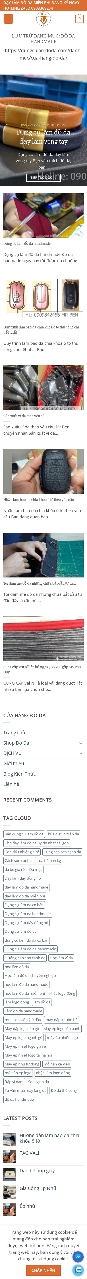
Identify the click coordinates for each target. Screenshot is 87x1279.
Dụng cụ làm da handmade (28, 913)
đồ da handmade (19, 1099)
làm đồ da (41, 1002)
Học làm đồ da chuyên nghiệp (30, 975)
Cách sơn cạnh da (20, 860)
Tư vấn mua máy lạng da (25, 1090)
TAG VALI (29, 1153)
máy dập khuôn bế (62, 1019)
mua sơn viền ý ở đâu (23, 1019)
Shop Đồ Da (16, 743)
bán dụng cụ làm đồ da (24, 834)
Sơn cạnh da (38, 1081)
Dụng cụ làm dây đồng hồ (26, 922)
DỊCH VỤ (12, 753)
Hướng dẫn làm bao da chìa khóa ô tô (49, 1138)
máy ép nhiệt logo (62, 1037)
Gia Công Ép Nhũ (38, 1188)
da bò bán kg (50, 860)
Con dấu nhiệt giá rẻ (22, 851)
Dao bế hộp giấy (37, 1170)
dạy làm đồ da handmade (26, 887)
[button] (8, 19)
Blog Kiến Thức (19, 774)
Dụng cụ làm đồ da (21, 931)
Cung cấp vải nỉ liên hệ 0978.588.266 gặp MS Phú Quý (42, 670)
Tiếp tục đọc (44, 177)
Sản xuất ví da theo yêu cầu (25, 416)
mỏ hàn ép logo (18, 1072)
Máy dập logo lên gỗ (22, 1028)
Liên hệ (11, 784)
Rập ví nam (14, 1081)
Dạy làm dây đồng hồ (23, 878)
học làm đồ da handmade (26, 984)
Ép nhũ (27, 1206)
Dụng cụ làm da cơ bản (24, 904)
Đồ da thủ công (64, 1090)
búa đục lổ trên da (63, 834)
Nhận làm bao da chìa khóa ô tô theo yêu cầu (38, 499)
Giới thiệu (13, 763)
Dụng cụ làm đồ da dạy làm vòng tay (43, 137)
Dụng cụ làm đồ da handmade (30, 948)
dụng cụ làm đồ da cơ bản (26, 940)
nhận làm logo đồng (53, 1072)
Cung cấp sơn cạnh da (62, 851)
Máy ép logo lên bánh (62, 1028)
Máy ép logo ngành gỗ (23, 1037)
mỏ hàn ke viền (57, 1064)
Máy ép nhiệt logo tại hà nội (28, 1055)
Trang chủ (14, 732)
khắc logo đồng (62, 993)
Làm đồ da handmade (23, 1010)
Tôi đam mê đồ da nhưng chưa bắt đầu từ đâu (39, 583)
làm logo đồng (17, 1002)
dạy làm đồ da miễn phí (25, 896)
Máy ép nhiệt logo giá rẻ (25, 1046)
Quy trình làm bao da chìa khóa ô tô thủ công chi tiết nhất (41, 330)
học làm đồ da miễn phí (25, 993)
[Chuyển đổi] (81, 742)
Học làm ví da (61, 957)
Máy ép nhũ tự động (22, 1064)
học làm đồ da (17, 966)
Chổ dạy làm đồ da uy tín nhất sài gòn (37, 842)
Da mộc (35, 869)
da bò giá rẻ (15, 869)
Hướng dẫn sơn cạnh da (25, 957)
